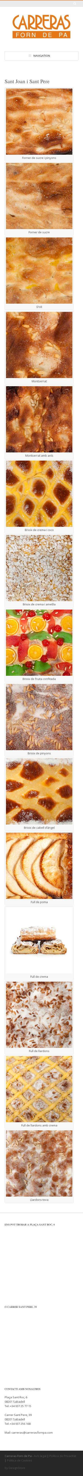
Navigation (41, 56)
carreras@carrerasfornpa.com (32, 1433)
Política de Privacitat (62, 1456)
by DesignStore (15, 1468)
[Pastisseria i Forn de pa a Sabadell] (41, 42)
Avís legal (40, 1456)
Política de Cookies (19, 1460)
